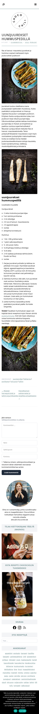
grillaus (5, 660)
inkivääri (12, 660)
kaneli (34, 660)
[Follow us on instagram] (19, 627)
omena (27, 673)
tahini (21, 381)
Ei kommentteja (17, 42)
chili (24, 656)
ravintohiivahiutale (28, 679)
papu (6, 676)
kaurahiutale (9, 663)
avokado (16, 653)
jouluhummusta (8, 316)
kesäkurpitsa (30, 663)
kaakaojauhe (26, 660)
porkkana (5, 381)
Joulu (27, 42)
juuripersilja (17, 379)
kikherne (27, 379)
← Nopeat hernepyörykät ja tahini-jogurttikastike (10, 393)
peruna (24, 676)
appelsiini (8, 653)
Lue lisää (22, 711)
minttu (20, 673)
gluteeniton (31, 656)
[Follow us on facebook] (14, 627)
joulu (18, 660)
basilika (31, 653)
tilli (36, 682)
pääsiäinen (16, 679)
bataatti (6, 656)
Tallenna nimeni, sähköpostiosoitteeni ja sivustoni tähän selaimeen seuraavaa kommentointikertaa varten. (18, 464)
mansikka (6, 673)
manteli (14, 673)
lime (15, 669)
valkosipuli (25, 685)
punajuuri (7, 679)
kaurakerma (19, 663)
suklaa (26, 682)
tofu (11, 685)
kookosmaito (19, 666)
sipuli (4, 682)
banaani (24, 653)
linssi (20, 669)
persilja (17, 676)
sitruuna (14, 381)
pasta (11, 676)
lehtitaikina (8, 669)
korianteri (29, 666)
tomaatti (17, 685)
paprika (33, 673)
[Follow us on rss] (24, 627)
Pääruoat (33, 42)
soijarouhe (18, 682)
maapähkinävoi (29, 669)
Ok (16, 711)
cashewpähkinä (16, 656)
